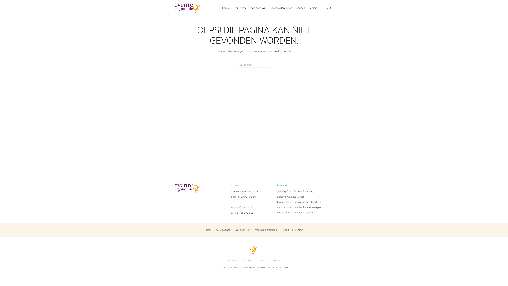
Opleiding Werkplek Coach (290, 196)
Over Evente (223, 230)
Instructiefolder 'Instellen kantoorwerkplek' (298, 207)
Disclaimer (263, 260)
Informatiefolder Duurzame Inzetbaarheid (298, 202)
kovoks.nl (284, 267)
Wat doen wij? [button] (258, 8)
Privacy (276, 260)
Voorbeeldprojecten (281, 8)
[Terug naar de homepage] (188, 8)
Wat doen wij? (242, 230)
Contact (313, 8)
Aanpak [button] (300, 8)
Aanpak (285, 230)
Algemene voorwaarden (241, 260)
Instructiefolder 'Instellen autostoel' (294, 212)
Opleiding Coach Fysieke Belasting (294, 191)
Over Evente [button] (239, 8)
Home (225, 8)
